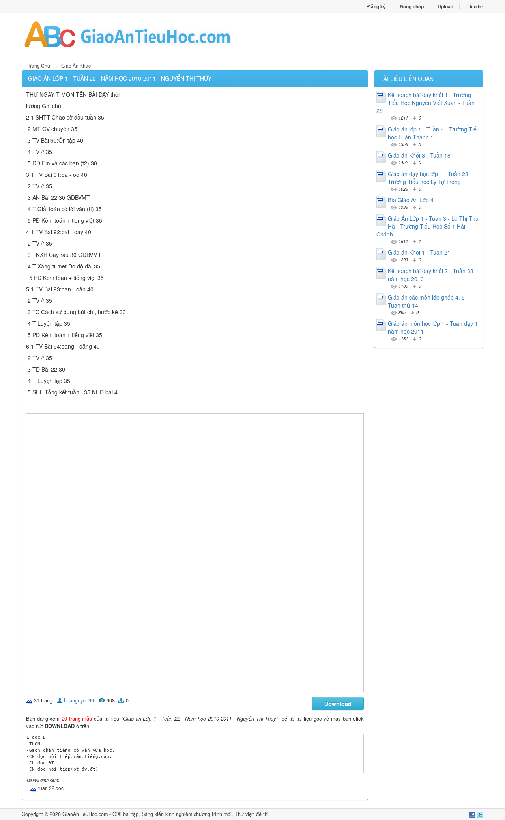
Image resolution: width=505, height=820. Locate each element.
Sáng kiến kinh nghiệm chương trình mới (187, 814)
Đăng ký (376, 6)
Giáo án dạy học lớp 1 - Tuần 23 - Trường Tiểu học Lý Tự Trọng (430, 178)
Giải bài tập (125, 814)
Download (338, 703)
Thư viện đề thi (252, 814)
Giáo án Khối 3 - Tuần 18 (419, 155)
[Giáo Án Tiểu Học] (137, 36)
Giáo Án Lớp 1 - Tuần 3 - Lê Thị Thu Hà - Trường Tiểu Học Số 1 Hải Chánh (427, 226)
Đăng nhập (412, 6)
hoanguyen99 (79, 700)
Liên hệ (475, 6)
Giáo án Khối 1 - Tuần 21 (419, 252)
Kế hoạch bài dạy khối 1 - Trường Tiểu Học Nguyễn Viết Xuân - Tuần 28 (425, 102)
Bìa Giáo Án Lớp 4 (411, 200)
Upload (445, 6)
